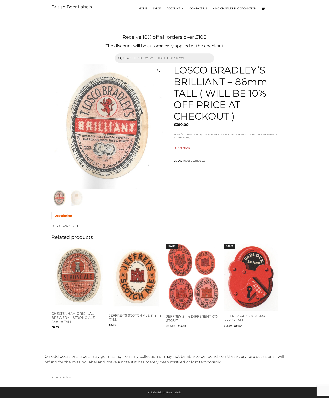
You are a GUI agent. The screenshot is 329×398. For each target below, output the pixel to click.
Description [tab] (63, 215)
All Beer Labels (191, 134)
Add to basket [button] (61, 334)
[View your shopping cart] (263, 8)
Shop (157, 8)
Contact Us (198, 8)
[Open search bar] (273, 8)
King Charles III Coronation (234, 8)
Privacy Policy (61, 377)
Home (143, 8)
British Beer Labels (71, 6)
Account (173, 8)
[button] (158, 70)
